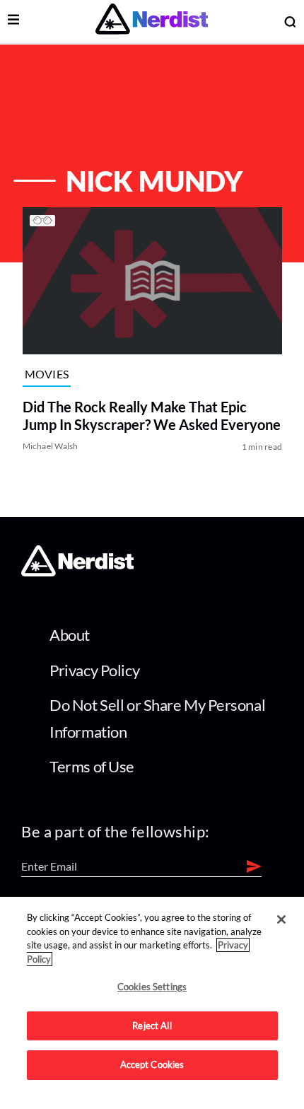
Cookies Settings (152, 986)
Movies (46, 373)
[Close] (281, 919)
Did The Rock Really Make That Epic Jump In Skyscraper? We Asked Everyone (151, 415)
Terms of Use (91, 766)
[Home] (77, 572)
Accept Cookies (152, 1064)
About (69, 634)
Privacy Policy (94, 670)
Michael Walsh (50, 446)
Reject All (151, 1025)
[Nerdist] (151, 22)
